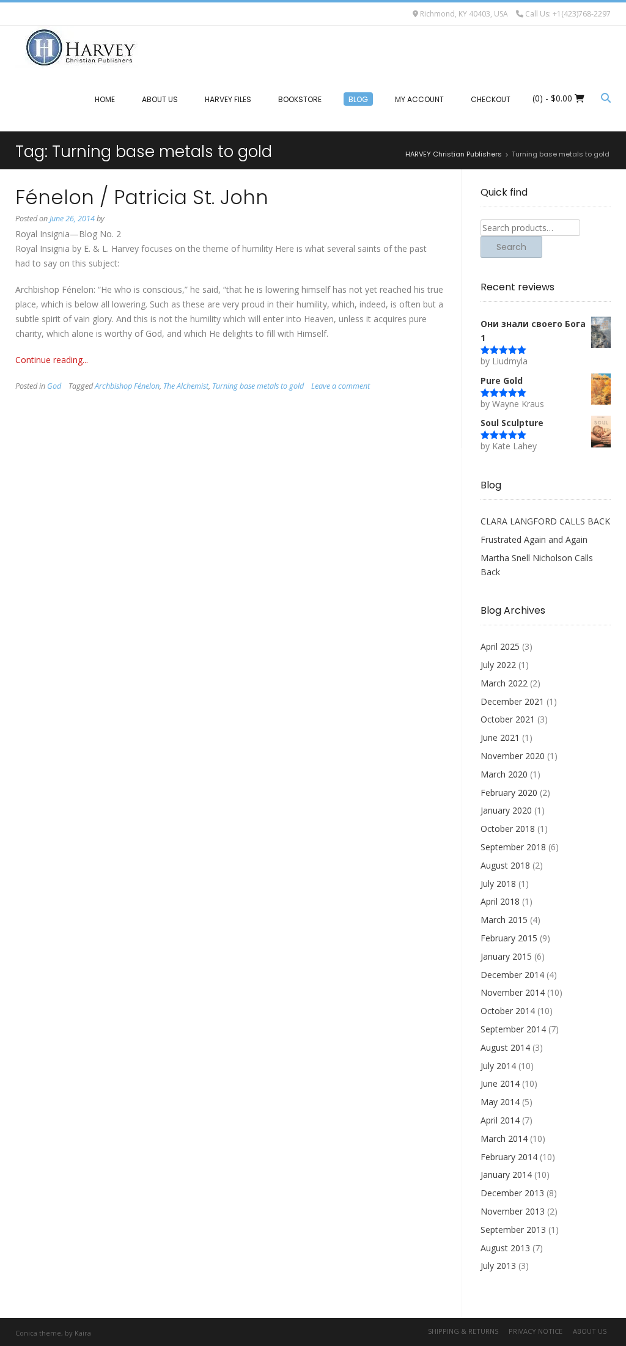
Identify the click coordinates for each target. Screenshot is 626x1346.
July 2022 (498, 665)
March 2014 (504, 1138)
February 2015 (509, 938)
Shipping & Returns (463, 1331)
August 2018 (505, 865)
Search (511, 247)
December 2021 (512, 701)
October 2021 (508, 719)
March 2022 (504, 683)
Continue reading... (51, 360)
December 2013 (512, 1193)
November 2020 (513, 756)
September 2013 (513, 1229)
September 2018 (513, 847)
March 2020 (504, 774)
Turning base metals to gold (258, 386)
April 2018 (500, 901)
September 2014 (513, 1029)
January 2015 (506, 956)
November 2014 (513, 992)
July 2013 (498, 1265)
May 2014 (500, 1102)
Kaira (83, 1332)
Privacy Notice (535, 1331)
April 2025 (500, 646)
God (54, 386)
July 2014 (498, 1066)
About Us (589, 1331)
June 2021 (500, 737)
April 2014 (500, 1120)
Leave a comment (340, 386)
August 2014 (505, 1047)
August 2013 (505, 1248)
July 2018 (498, 883)
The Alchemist (185, 386)
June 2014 (500, 1083)
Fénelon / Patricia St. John (141, 197)
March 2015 (504, 919)
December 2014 (512, 974)
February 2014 (509, 1157)
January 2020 (506, 810)
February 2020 (509, 792)
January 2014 (506, 1174)
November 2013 (513, 1211)
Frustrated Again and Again (534, 539)
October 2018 (508, 828)
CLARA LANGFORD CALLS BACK (545, 521)
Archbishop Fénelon (127, 386)
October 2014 (508, 1011)
